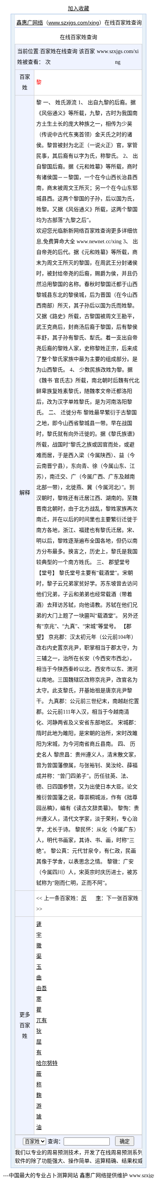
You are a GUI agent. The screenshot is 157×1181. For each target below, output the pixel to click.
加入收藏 (78, 8)
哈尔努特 (47, 1063)
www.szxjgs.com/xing (73, 22)
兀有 (41, 1020)
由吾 (41, 988)
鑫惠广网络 (29, 22)
